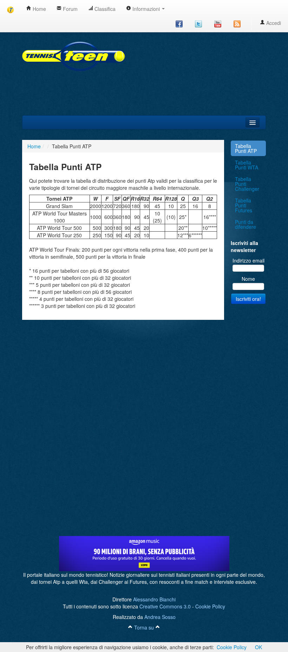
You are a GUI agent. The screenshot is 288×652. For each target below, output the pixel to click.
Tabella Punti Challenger (247, 183)
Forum (69, 8)
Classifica (104, 8)
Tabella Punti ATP (246, 148)
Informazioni (146, 8)
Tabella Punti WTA (246, 165)
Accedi (273, 22)
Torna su (144, 627)
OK (258, 647)
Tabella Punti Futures (243, 205)
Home (38, 8)
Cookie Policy (210, 606)
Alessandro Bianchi (154, 599)
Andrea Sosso (160, 616)
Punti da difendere (245, 224)
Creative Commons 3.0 (165, 606)
